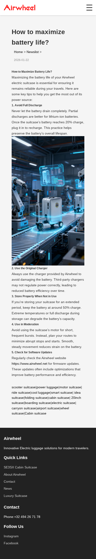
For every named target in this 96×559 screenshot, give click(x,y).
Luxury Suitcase (15, 496)
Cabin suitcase (35, 413)
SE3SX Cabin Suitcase (20, 467)
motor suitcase (70, 387)
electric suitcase (63, 403)
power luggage (47, 387)
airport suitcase (48, 408)
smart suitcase (61, 392)
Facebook (11, 543)
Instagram (11, 536)
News (8, 488)
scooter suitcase (24, 387)
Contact (9, 481)
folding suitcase (36, 398)
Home (18, 52)
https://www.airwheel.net (29, 363)
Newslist (33, 52)
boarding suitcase (38, 403)
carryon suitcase (24, 408)
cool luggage (40, 392)
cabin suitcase (58, 398)
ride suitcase (21, 392)
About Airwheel (15, 474)
